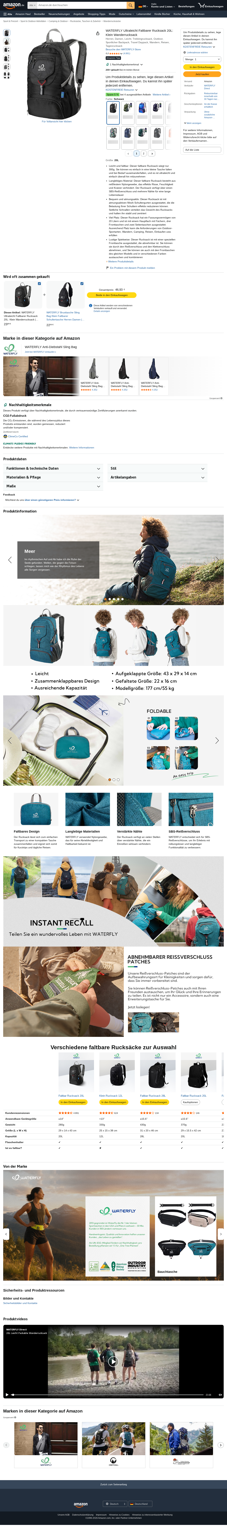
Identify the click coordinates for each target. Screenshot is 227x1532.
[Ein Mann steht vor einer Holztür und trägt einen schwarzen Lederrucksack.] (41, 376)
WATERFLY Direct (209, 87)
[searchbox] (82, 5)
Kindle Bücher (162, 14)
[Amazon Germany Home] (80, 1505)
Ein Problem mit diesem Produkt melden (132, 267)
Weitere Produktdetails (121, 261)
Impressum (101, 1515)
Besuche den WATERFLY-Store (123, 49)
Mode (112, 14)
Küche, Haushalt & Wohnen (189, 14)
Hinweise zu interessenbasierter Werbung (152, 1515)
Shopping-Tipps (96, 14)
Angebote (78, 14)
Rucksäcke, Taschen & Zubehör (85, 21)
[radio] (6, 32)
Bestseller (39, 14)
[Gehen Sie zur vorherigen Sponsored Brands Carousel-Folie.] (6, 1445)
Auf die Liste (192, 149)
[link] (65, 294)
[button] (8, 14)
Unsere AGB (64, 1515)
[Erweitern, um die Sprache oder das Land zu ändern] (147, 6)
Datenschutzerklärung (82, 1515)
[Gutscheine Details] (133, 14)
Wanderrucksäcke (112, 21)
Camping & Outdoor (58, 21)
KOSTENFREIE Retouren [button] (197, 46)
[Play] (6, 1394)
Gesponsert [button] (214, 398)
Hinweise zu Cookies (119, 1515)
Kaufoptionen (190, 1102)
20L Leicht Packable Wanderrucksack (26, 1332)
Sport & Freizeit (10, 21)
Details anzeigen (102, 311)
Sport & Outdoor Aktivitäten (33, 21)
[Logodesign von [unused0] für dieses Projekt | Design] (10, 349)
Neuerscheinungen (59, 14)
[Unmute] (220, 1395)
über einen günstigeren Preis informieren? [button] (51, 500)
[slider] (107, 1394)
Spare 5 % (112, 94)
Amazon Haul (23, 14)
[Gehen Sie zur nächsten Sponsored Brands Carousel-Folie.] (221, 1445)
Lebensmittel (144, 14)
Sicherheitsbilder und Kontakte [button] (20, 1303)
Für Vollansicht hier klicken (57, 121)
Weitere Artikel (161, 94)
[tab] (105, 599)
